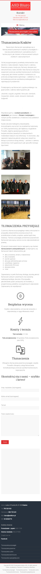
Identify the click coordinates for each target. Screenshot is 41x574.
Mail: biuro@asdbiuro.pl (20, 19)
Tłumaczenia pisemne (8, 548)
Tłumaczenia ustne (7, 551)
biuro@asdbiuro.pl (10, 515)
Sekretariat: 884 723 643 (20, 17)
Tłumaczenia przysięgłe (8, 545)
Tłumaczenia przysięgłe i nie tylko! (23, 32)
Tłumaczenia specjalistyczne (10, 558)
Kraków (25, 505)
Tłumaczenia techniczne (9, 555)
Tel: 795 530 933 (20, 15)
